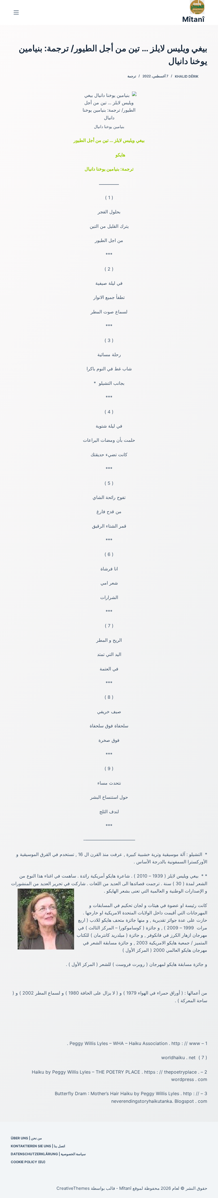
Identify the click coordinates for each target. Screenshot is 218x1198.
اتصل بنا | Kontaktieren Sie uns (38, 1146)
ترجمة (131, 76)
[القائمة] (16, 12)
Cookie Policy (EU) (28, 1162)
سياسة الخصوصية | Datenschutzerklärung (48, 1154)
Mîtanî (193, 19)
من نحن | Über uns (26, 1138)
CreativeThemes (73, 1188)
